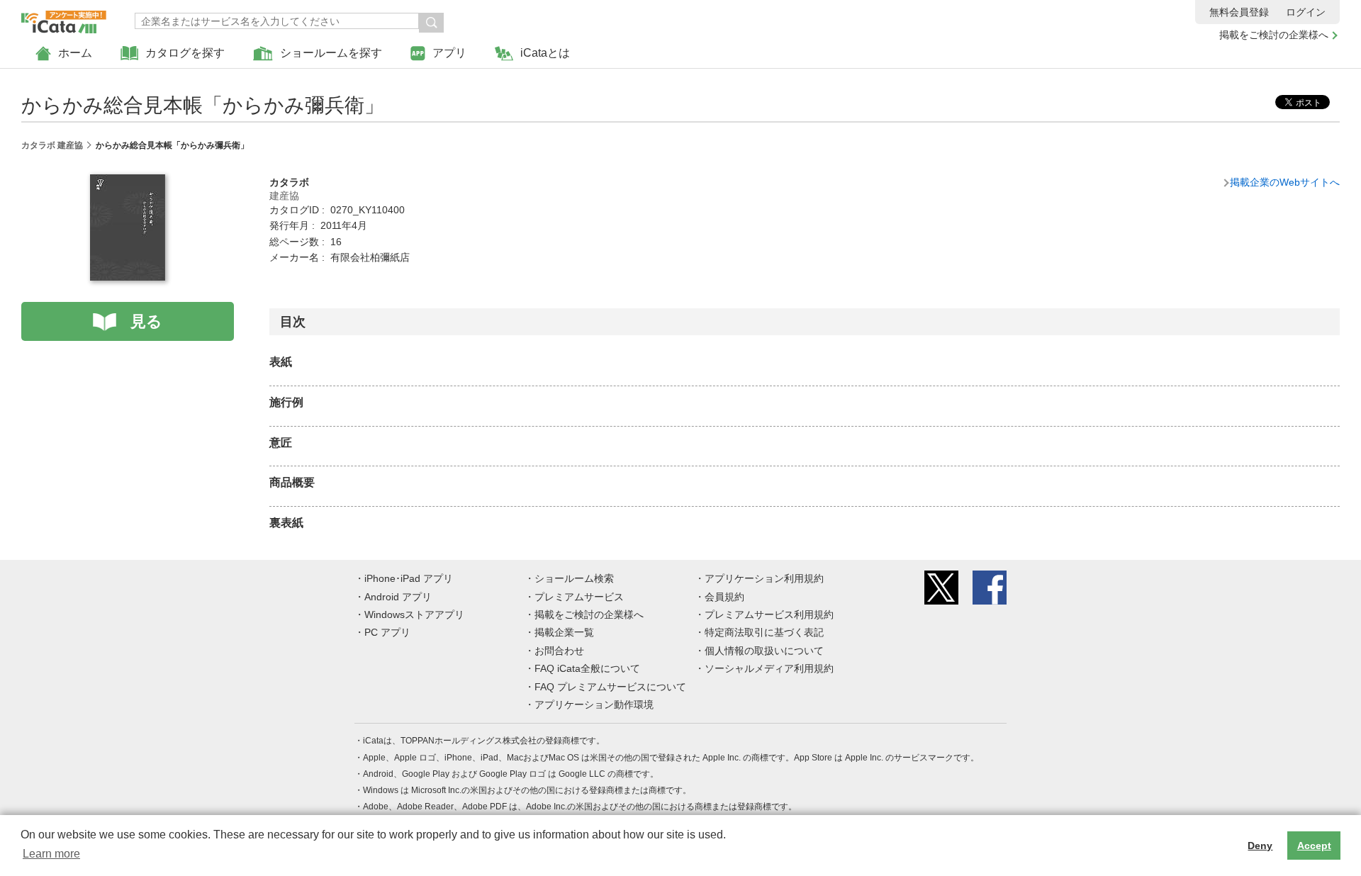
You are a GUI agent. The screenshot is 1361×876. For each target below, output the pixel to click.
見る (146, 321)
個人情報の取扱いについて (764, 650)
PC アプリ (387, 632)
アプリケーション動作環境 (594, 704)
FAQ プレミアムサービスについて (610, 686)
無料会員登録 (1239, 12)
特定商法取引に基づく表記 (764, 632)
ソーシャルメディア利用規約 (769, 668)
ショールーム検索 (574, 578)
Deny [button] (1260, 845)
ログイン (1306, 12)
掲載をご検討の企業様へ (1273, 34)
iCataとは (545, 53)
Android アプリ (398, 596)
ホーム (75, 53)
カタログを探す (185, 53)
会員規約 (724, 596)
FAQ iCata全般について (587, 668)
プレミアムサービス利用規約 (769, 614)
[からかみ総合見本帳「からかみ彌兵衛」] (127, 182)
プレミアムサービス (579, 596)
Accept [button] (1314, 845)
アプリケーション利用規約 (764, 578)
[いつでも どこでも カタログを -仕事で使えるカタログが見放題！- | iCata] (63, 18)
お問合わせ (559, 650)
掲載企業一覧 (564, 632)
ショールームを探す (331, 53)
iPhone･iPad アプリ (408, 578)
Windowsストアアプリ (414, 614)
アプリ (449, 53)
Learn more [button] (51, 854)
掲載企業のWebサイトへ (1285, 182)
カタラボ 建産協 (52, 145)
